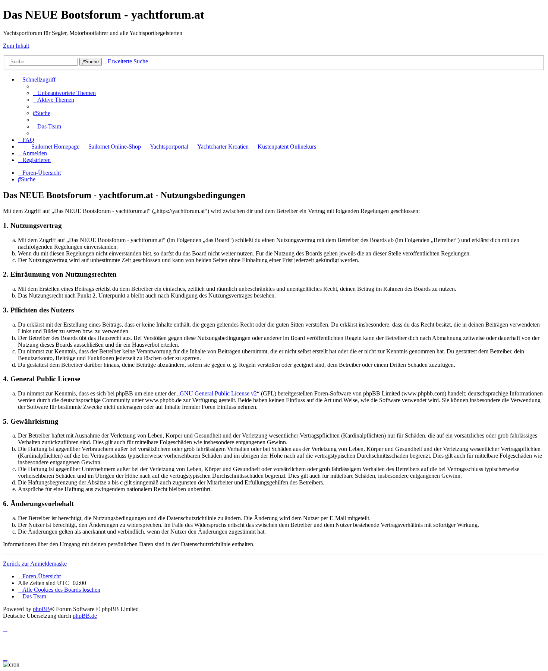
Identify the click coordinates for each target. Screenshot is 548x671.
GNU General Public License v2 (218, 393)
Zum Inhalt (16, 45)
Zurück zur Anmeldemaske (35, 563)
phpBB (41, 609)
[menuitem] (64, 93)
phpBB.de (85, 616)
